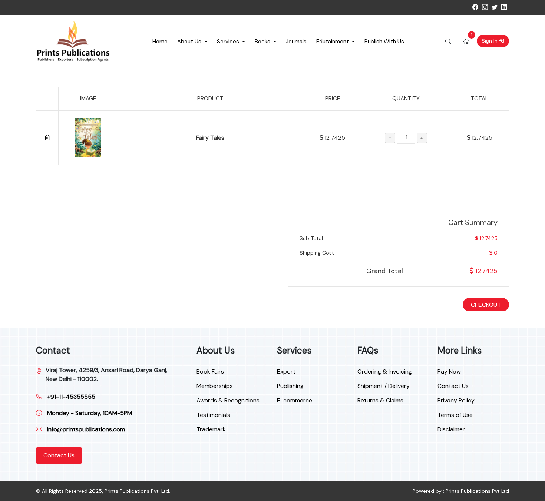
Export (286, 371)
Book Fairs (210, 371)
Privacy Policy (456, 400)
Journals (296, 41)
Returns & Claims (380, 400)
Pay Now (449, 371)
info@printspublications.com (85, 429)
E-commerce (294, 400)
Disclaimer (451, 429)
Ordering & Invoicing (384, 371)
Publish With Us (384, 41)
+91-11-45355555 (70, 397)
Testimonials (213, 415)
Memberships (214, 386)
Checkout (486, 305)
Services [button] (229, 41)
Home (160, 41)
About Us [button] (190, 41)
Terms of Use (455, 415)
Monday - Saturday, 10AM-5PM (89, 413)
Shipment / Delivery (383, 386)
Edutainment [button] (333, 41)
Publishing (290, 386)
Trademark (211, 429)
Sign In (490, 40)
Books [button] (263, 41)
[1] (466, 41)
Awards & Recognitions (228, 400)
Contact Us (59, 455)
